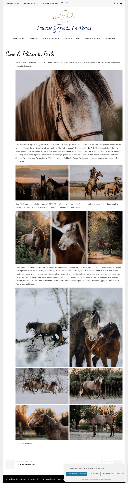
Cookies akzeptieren (77, 474)
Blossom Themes (55, 479)
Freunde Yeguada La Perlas (64, 29)
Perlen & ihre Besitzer (49, 38)
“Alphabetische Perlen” (92, 38)
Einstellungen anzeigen (113, 474)
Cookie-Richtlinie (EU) (50, 3)
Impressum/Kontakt (106, 479)
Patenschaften (111, 38)
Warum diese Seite (18, 38)
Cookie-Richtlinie (85, 479)
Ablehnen (94, 474)
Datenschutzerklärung (95, 479)
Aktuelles (33, 38)
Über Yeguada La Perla (72, 38)
